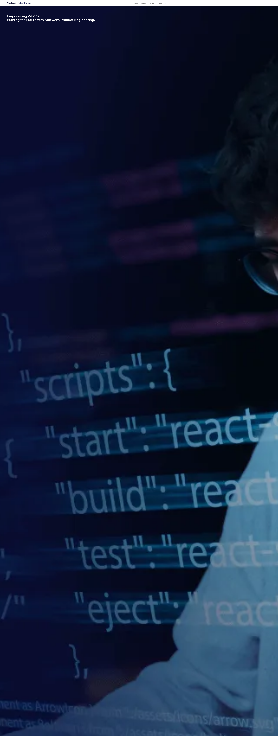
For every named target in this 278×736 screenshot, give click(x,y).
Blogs (161, 3)
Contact (167, 3)
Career (152, 3)
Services (144, 3)
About (137, 3)
